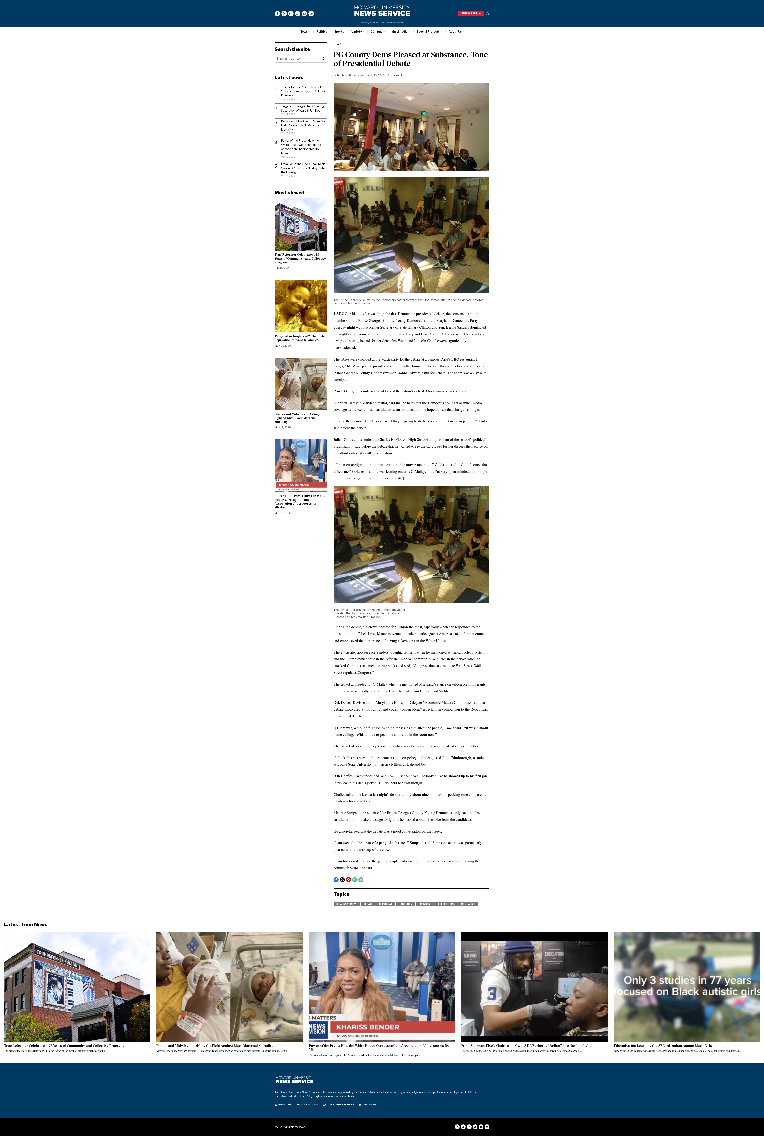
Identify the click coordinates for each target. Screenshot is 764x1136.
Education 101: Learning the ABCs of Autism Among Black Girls (663, 1046)
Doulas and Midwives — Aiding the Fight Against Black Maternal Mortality (303, 125)
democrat (385, 904)
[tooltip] (277, 13)
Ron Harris (468, 904)
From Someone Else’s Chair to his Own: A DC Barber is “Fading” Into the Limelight (303, 168)
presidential (446, 904)
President (425, 904)
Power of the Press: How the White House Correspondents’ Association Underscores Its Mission (300, 501)
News (337, 44)
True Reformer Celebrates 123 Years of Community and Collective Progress (304, 91)
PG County (405, 904)
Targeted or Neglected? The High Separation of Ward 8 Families (299, 338)
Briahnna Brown (347, 75)
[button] (323, 59)
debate (368, 904)
